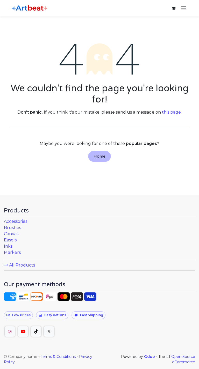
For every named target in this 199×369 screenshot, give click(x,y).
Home (99, 156)
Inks (8, 246)
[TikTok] (36, 331)
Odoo (150, 356)
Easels (10, 240)
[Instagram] (10, 331)
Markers (12, 252)
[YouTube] (23, 331)
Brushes (12, 227)
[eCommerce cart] (173, 8)
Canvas (11, 233)
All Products (21, 265)
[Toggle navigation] (184, 8)
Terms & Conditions (58, 356)
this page (171, 112)
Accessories (15, 221)
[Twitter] (49, 331)
